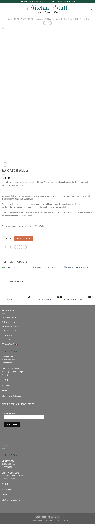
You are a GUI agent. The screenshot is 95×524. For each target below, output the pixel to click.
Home (9, 19)
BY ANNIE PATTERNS (79, 19)
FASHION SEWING (10, 326)
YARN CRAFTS (8, 322)
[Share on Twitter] (12, 247)
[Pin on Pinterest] (20, 247)
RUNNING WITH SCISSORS (74, 299)
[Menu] (3, 9)
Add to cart (23, 238)
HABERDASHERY (10, 317)
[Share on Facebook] (8, 247)
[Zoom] (5, 164)
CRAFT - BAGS (34, 19)
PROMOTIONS (8, 344)
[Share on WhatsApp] (4, 247)
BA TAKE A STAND (8, 299)
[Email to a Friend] (16, 247)
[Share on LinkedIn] (25, 247)
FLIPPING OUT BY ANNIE (42, 299)
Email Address (10, 413)
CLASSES (6, 340)
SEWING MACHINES (11, 331)
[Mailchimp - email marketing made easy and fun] (39, 425)
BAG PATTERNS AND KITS (55, 19)
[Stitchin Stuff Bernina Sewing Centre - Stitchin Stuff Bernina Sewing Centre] (47, 9)
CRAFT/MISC (20, 19)
